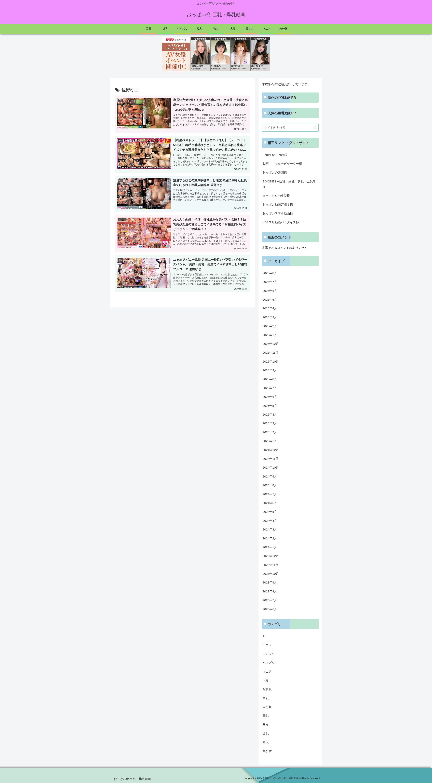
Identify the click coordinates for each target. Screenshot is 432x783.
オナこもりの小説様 (276, 195)
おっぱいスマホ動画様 (278, 213)
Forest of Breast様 (275, 155)
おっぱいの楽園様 (275, 172)
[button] (315, 127)
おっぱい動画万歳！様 (278, 204)
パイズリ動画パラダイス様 (281, 222)
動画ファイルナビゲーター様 (282, 163)
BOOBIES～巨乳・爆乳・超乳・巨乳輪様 (289, 184)
